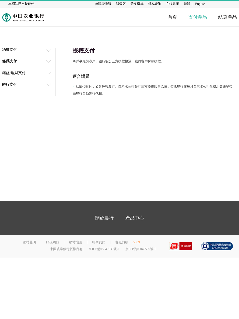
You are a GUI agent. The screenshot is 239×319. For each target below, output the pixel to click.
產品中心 (134, 217)
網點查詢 (154, 4)
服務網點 (52, 242)
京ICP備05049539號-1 (104, 249)
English (200, 4)
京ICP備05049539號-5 (140, 249)
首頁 (172, 17)
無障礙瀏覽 (103, 4)
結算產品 (227, 17)
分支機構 (137, 4)
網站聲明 (29, 242)
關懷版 (121, 4)
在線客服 (172, 4)
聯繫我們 (98, 242)
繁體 (187, 4)
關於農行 (104, 217)
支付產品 (197, 17)
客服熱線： (123, 242)
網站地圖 (75, 242)
